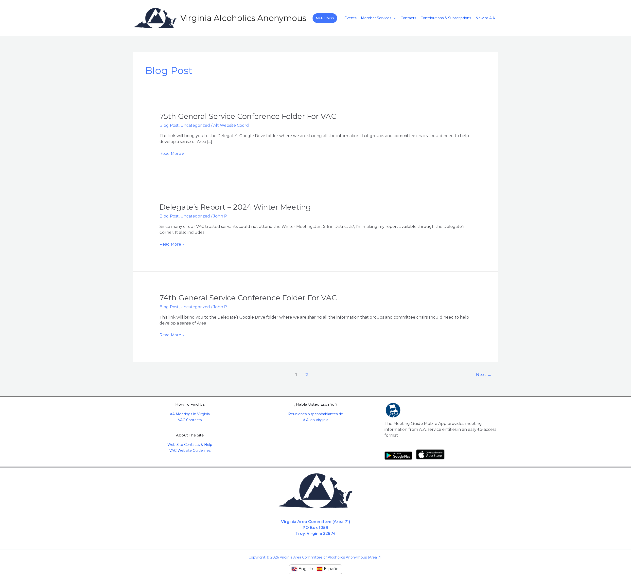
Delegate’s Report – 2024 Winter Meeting (235, 207)
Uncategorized (195, 125)
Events (350, 18)
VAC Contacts (190, 420)
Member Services (376, 18)
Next (483, 374)
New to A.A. (485, 18)
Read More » (171, 153)
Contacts (408, 18)
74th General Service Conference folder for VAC (248, 297)
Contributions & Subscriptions (446, 18)
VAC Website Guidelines (189, 450)
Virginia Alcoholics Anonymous (243, 18)
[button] (325, 18)
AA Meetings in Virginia (190, 414)
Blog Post (169, 125)
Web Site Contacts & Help (189, 444)
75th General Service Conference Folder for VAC (247, 116)
